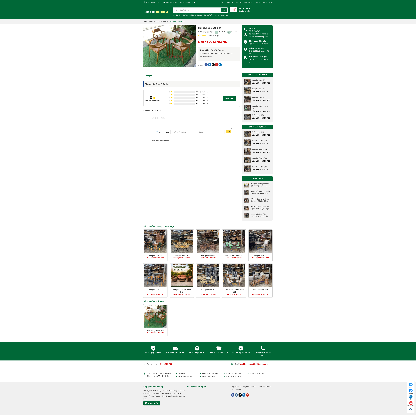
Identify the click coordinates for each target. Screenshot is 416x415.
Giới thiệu (239, 2)
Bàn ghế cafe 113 (260, 256)
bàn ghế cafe (207, 56)
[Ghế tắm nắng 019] (260, 275)
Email (410, 387)
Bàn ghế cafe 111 (207, 290)
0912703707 (410, 405)
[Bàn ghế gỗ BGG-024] (155, 316)
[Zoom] (146, 64)
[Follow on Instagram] (236, 395)
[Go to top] (410, 409)
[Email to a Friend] (213, 64)
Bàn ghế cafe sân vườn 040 (182, 291)
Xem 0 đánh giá (213, 36)
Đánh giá (229, 98)
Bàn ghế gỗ (228, 53)
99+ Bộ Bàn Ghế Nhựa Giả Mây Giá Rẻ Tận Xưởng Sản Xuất (260, 200)
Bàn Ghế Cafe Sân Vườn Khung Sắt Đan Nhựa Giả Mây (260, 192)
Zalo (411, 399)
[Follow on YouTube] (194, 2)
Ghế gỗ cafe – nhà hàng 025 (234, 291)
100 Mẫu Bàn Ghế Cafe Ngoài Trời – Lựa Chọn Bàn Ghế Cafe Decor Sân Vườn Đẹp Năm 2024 (260, 208)
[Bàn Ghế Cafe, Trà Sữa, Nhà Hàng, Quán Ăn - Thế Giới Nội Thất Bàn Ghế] (156, 12)
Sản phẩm (247, 2)
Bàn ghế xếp (208, 15)
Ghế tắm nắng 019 (260, 290)
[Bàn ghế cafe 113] (260, 241)
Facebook (410, 393)
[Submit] (224, 10)
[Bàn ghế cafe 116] (182, 241)
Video (256, 2)
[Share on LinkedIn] (220, 64)
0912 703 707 (166, 364)
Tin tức (263, 2)
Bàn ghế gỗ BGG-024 (155, 330)
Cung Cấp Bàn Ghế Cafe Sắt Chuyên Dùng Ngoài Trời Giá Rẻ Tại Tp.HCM (260, 215)
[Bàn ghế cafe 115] (208, 241)
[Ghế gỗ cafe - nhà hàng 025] (234, 275)
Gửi (228, 132)
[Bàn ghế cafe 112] (155, 275)
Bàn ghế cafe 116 (181, 256)
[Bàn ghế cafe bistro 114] (234, 241)
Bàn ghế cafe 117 (155, 256)
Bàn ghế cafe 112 (155, 290)
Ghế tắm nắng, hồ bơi (222, 15)
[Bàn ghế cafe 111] (208, 275)
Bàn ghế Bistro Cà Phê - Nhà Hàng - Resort (187, 15)
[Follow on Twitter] (243, 395)
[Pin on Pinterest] (216, 64)
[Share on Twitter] (209, 64)
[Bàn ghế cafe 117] (155, 241)
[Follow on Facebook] (192, 2)
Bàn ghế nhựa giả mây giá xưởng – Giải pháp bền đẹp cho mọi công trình (260, 185)
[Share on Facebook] (206, 64)
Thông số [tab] (148, 76)
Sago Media (236, 389)
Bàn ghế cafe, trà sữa (160, 21)
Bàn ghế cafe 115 (208, 256)
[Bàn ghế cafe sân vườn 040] (182, 275)
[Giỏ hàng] (222, 2)
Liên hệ (270, 2)
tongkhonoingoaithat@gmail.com (253, 364)
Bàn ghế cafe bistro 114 (234, 256)
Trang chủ (230, 2)
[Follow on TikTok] (240, 395)
